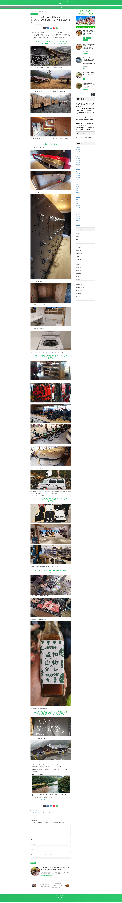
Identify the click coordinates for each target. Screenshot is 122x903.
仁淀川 (49, 812)
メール (33, 844)
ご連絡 (61, 7)
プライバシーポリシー (51, 7)
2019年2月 (78, 199)
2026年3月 (78, 149)
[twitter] (44, 28)
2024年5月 (78, 175)
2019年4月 (78, 197)
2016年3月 (78, 222)
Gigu (77, 239)
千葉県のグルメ (79, 256)
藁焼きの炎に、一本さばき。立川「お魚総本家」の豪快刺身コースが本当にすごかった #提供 (85, 105)
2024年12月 (78, 164)
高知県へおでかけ (35, 810)
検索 (92, 94)
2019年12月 (78, 192)
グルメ (77, 242)
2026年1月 (78, 154)
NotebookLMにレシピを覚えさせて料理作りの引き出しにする (88, 74)
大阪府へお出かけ (79, 262)
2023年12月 (78, 177)
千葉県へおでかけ (79, 259)
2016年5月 (78, 218)
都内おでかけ (79, 296)
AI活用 (77, 236)
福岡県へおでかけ (79, 293)
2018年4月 (78, 210)
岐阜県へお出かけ (79, 267)
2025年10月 (78, 156)
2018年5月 (78, 207)
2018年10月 (78, 205)
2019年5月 (78, 194)
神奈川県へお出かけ (80, 287)
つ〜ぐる (61, 3)
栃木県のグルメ (79, 279)
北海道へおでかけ (79, 253)
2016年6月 (78, 216)
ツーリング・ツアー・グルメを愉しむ (61, 895)
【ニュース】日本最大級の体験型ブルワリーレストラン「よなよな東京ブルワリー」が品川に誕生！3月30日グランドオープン (88, 47)
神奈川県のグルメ (79, 284)
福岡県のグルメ (79, 290)
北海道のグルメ (79, 250)
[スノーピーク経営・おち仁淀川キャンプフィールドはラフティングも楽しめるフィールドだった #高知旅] (51, 28)
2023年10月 (78, 182)
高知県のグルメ (79, 299)
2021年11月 (78, 190)
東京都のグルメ (79, 276)
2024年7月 (78, 171)
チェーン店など (79, 244)
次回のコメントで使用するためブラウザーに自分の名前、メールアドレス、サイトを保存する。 (51, 854)
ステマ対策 (71, 7)
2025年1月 (78, 162)
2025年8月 (78, 160)
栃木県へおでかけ (79, 281)
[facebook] (47, 28)
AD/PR (77, 233)
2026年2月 (78, 151)
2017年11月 (78, 212)
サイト (32, 849)
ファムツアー (39, 812)
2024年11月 (78, 166)
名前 (32, 839)
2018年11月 (78, 203)
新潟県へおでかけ (79, 273)
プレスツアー (44, 812)
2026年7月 (78, 147)
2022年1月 (78, 186)
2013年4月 (78, 225)
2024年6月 (78, 173)
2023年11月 (78, 179)
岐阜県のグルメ (79, 264)
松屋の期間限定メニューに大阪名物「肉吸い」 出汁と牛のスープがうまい (89, 85)
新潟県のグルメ (79, 270)
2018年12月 (78, 201)
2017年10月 (78, 214)
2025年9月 (78, 158)
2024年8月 (78, 169)
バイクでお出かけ (79, 247)
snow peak (34, 812)
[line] (57, 28)
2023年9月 (78, 184)
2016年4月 (78, 220)
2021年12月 (78, 188)
